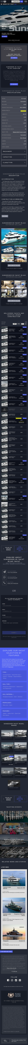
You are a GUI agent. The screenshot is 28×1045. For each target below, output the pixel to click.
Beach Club (17, 713)
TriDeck (4, 678)
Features (6, 711)
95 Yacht (12, 4)
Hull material (8, 694)
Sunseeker (5, 4)
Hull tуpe (6, 684)
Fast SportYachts (7, 674)
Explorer (5, 676)
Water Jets (5, 705)
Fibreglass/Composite (8, 696)
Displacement (19, 686)
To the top (14, 971)
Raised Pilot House (16, 674)
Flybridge (10, 676)
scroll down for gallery (14, 40)
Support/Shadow (17, 676)
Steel (15, 696)
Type (4, 672)
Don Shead (23, 138)
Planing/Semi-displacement (9, 686)
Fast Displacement (7, 688)
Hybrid (10, 705)
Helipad (4, 713)
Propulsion (7, 702)
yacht (8, 4)
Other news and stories (6, 951)
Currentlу (4, 34)
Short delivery (6, 715)
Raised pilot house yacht (19, 132)
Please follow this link (11, 968)
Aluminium (20, 696)
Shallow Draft (11, 713)
